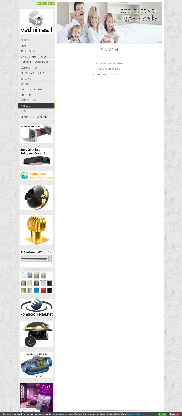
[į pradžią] (36, 21)
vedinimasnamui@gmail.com (114, 74)
